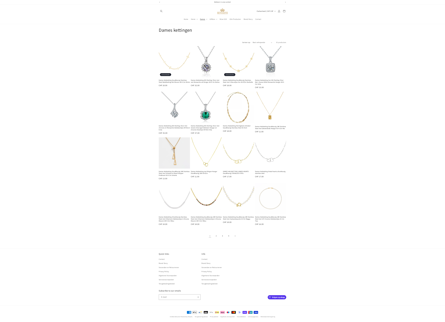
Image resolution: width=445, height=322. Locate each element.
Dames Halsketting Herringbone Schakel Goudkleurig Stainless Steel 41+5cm (236, 127)
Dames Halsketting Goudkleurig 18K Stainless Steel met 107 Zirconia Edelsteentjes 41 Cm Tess (270, 219)
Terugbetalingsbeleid (167, 284)
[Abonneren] (197, 297)
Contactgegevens (253, 316)
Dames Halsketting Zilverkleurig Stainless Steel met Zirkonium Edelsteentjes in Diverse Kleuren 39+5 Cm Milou (174, 219)
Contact (162, 259)
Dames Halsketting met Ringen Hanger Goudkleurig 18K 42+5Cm (204, 172)
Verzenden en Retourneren (169, 267)
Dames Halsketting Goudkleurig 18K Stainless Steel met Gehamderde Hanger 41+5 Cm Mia (270, 127)
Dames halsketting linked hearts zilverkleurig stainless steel (270, 172)
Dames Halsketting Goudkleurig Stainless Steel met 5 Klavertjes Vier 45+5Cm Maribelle (238, 81)
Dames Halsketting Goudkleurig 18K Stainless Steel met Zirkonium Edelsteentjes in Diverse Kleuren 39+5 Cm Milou (206, 219)
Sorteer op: (246, 42)
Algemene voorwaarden (227, 316)
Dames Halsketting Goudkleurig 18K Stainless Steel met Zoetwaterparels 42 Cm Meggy (238, 218)
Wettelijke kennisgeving (268, 316)
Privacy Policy (164, 271)
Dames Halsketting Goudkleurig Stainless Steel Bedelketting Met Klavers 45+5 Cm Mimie (174, 81)
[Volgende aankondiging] (285, 2)
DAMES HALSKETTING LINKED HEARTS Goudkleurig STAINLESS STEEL (236, 172)
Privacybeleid (214, 316)
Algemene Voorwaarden (168, 276)
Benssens (177, 316)
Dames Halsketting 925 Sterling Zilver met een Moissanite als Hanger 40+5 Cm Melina (205, 81)
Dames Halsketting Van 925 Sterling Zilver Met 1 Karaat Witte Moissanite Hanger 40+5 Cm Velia (269, 82)
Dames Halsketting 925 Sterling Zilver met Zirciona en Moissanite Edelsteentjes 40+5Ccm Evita (174, 128)
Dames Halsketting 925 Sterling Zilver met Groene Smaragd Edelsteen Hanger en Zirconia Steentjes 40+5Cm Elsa (205, 128)
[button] (161, 11)
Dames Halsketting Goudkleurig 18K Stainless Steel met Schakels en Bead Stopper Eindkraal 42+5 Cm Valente (174, 173)
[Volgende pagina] (235, 236)
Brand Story (163, 263)
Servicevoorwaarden (166, 280)
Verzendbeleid (241, 316)
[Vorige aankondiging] (159, 2)
